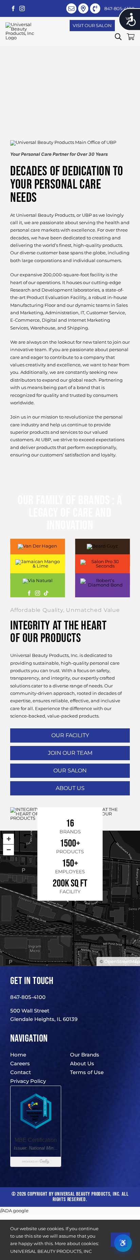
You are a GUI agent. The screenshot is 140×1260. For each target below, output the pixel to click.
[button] (118, 37)
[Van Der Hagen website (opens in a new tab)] (37, 546)
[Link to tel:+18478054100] (95, 8)
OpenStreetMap (122, 961)
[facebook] (13, 8)
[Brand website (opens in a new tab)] (29, 593)
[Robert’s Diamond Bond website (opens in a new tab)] (102, 580)
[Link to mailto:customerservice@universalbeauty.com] (71, 8)
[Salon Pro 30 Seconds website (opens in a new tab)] (102, 561)
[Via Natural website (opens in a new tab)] (37, 580)
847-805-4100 (28, 997)
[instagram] (22, 8)
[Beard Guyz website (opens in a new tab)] (102, 546)
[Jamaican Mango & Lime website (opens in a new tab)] (37, 561)
